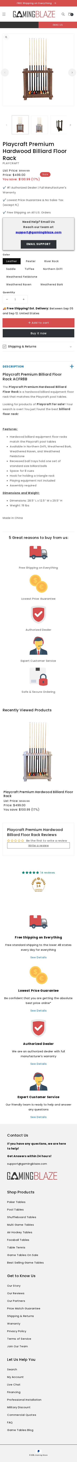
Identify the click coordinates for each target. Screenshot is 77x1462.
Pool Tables (15, 1209)
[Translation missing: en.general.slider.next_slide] (72, 72)
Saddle (11, 269)
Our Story (13, 1286)
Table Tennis (16, 1247)
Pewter (31, 261)
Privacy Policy (16, 1331)
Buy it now (39, 333)
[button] (63, 14)
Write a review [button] (38, 845)
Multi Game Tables (20, 1225)
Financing (13, 1392)
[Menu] (4, 14)
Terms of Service (19, 1339)
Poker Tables (16, 1202)
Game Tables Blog (20, 1430)
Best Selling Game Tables (25, 1262)
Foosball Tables (18, 1240)
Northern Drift (53, 269)
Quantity (9, 292)
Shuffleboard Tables (21, 1217)
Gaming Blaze (41, 1455)
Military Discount (18, 1407)
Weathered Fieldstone (21, 277)
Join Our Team (17, 1346)
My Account (15, 1377)
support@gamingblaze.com (39, 232)
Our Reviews (16, 1293)
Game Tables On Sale (22, 1255)
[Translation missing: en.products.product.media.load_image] (20, 124)
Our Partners (16, 1301)
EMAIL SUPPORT (39, 244)
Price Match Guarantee (23, 1308)
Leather (11, 261)
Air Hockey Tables (19, 1232)
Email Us (58, 24)
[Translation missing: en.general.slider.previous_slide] (5, 72)
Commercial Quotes (21, 1415)
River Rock (51, 261)
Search (12, 1369)
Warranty (13, 1323)
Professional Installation (24, 1400)
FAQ (10, 1422)
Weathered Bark (51, 284)
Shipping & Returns (20, 1316)
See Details (38, 957)
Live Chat (13, 1384)
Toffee (29, 269)
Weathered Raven (19, 284)
